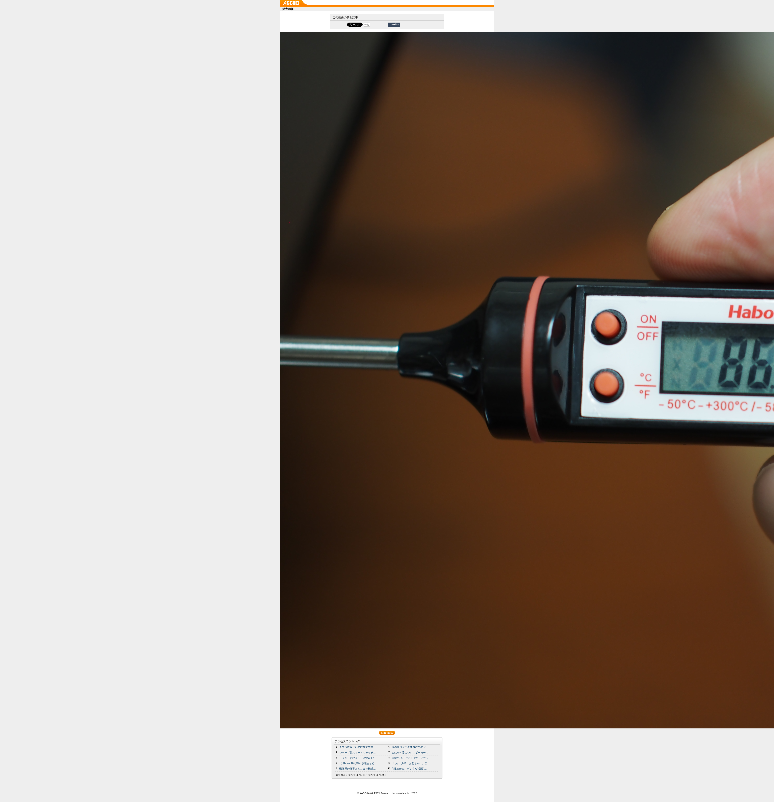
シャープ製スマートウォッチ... (357, 752)
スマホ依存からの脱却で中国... (357, 747)
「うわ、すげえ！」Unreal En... (358, 757)
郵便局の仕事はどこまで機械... (357, 768)
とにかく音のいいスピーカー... (410, 752)
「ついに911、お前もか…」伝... (411, 763)
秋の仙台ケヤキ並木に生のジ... (410, 747)
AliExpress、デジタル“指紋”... (409, 768)
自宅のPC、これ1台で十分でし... (411, 757)
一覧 (366, 24)
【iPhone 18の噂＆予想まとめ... (358, 763)
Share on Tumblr (394, 25)
